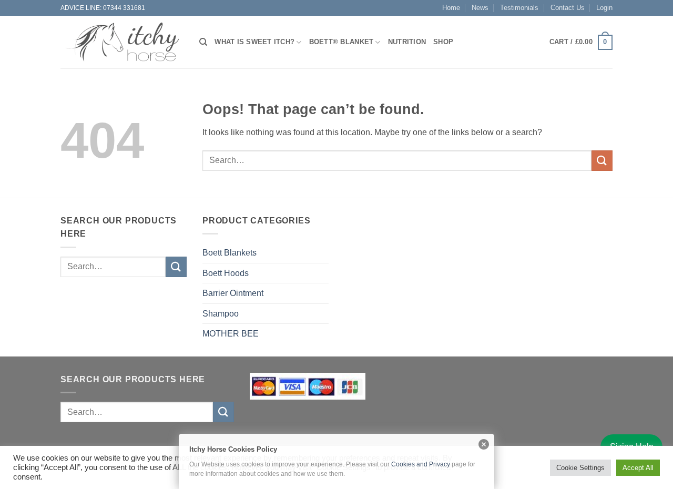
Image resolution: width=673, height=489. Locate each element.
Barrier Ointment (232, 293)
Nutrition (407, 42)
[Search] (203, 42)
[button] (581, 42)
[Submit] (602, 160)
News (480, 8)
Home (451, 8)
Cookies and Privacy (420, 464)
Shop (443, 42)
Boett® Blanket (341, 42)
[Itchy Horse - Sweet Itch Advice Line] (121, 42)
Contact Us (567, 8)
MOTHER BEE (230, 333)
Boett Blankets (229, 252)
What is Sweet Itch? (254, 42)
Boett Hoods (225, 273)
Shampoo (220, 313)
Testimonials (519, 8)
